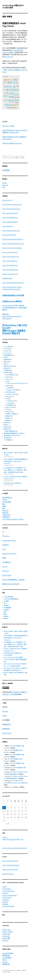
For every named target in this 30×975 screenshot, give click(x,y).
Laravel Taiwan (7, 897)
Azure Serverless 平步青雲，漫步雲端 (13, 305)
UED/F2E (8, 411)
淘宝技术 (6, 368)
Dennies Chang (7, 733)
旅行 (5, 364)
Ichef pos (5, 962)
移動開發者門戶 (6, 724)
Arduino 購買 (6, 938)
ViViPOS (4, 499)
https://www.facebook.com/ (10, 230)
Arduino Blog (6, 929)
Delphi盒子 (5, 545)
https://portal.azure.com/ (10, 213)
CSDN (4, 549)
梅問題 (4, 558)
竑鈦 (3, 508)
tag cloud (21, 156)
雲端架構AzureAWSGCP (11, 435)
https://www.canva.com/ (9, 252)
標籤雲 (16, 157)
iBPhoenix (5, 510)
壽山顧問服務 (6, 170)
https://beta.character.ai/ (10, 265)
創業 (5, 357)
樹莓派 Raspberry (9, 366)
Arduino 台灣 (6, 934)
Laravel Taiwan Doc (8, 891)
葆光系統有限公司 (7, 497)
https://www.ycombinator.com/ (12, 204)
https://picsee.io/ (7, 226)
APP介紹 (6, 348)
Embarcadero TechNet (9, 540)
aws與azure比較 (7, 278)
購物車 (6, 618)
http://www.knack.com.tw (10, 861)
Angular (7, 377)
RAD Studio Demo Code (9, 553)
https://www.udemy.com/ (10, 869)
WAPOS (4, 960)
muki (17, 156)
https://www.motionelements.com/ (13, 243)
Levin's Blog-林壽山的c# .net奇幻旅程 (11, 970)
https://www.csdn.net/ (9, 235)
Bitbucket (5, 185)
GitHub (4, 183)
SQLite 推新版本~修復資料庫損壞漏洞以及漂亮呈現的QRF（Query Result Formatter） (16, 461)
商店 (5, 603)
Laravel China (6, 889)
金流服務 (7, 440)
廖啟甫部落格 (6, 729)
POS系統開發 (9, 405)
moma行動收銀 (6, 957)
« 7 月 (7, 824)
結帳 (5, 612)
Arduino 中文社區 (7, 932)
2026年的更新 (8, 655)
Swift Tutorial (11, 394)
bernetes (6, 353)
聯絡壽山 (6, 616)
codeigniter (5, 899)
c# (6, 381)
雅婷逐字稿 (5, 314)
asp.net (7, 379)
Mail (3, 187)
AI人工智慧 (7, 346)
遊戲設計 (7, 420)
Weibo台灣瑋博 (6, 502)
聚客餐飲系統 (6, 964)
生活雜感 (6, 370)
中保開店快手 (6, 517)
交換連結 (6, 601)
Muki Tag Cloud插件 (8, 126)
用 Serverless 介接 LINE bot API (14, 326)
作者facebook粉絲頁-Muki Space (12, 143)
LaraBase (5, 902)
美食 (5, 424)
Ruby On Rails (9, 407)
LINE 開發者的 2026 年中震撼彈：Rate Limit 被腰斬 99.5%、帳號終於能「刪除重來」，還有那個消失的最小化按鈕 (15, 470)
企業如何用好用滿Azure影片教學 (13, 295)
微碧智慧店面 (6, 955)
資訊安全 (7, 418)
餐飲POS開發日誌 (10, 431)
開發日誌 (6, 429)
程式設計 (6, 372)
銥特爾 (4, 506)
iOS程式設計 (8, 392)
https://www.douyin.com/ (10, 274)
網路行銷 (6, 422)
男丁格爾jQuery (6, 562)
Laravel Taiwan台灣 (8, 906)
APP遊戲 (9, 388)
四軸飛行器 (7, 359)
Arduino (6, 351)
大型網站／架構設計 (10, 414)
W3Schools (5, 571)
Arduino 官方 (6, 936)
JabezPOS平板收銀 (7, 953)
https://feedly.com (8, 874)
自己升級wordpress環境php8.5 (13, 483)
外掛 (13, 157)
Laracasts (5, 893)
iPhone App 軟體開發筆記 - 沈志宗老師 (13, 579)
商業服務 (6, 605)
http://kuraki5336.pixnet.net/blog (12, 519)
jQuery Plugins (6, 575)
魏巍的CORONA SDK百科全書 (10, 584)
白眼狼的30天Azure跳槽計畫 (12, 301)
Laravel (9, 403)
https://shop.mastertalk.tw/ (11, 865)
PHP (6, 398)
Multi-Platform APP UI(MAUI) (16, 383)
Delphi (7, 385)
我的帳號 (6, 610)
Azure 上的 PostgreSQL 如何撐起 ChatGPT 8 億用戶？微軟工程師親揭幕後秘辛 (15, 659)
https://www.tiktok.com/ (10, 269)
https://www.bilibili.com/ (10, 217)
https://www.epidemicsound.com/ (12, 239)
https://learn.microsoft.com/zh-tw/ (13, 282)
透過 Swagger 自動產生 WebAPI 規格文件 (14, 332)
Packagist (5, 904)
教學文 (6, 361)
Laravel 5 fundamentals (9, 895)
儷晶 (3, 504)
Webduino (5, 940)
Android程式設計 (10, 375)
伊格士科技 (5, 512)
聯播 (5, 614)
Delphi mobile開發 (12, 390)
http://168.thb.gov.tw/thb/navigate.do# (14, 848)
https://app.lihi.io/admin (10, 222)
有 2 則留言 (21, 157)
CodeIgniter (10, 401)
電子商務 (6, 437)
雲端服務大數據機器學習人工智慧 (13, 433)
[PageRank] (15, 536)
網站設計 (7, 416)
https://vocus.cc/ (7, 200)
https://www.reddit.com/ (10, 261)
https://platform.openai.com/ (11, 209)
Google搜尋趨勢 (8, 597)
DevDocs (5, 566)
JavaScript (8, 396)
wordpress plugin (6, 157)
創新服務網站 (7, 355)
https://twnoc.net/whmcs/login (12, 248)
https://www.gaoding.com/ (10, 256)
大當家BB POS (6, 515)
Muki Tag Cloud (8, 57)
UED (13, 156)
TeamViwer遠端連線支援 (11, 599)
